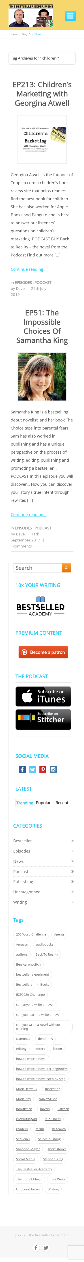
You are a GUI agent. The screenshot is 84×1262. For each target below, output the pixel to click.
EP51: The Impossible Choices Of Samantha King (42, 326)
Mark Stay (23, 1099)
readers (22, 1129)
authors (22, 954)
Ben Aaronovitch (28, 965)
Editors (39, 1049)
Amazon (22, 944)
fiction (57, 1049)
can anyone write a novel (35, 1005)
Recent (62, 802)
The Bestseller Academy (34, 1169)
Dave (20, 288)
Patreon (63, 1109)
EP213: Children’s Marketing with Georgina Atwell (42, 93)
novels (45, 1109)
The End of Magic (29, 1179)
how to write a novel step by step (41, 1079)
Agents (59, 934)
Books (44, 985)
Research (59, 1129)
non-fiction (24, 1109)
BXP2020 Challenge (30, 995)
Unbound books (28, 1189)
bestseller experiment (32, 975)
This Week (57, 1179)
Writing (20, 902)
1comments (21, 546)
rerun (40, 1129)
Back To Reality (47, 954)
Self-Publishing (49, 1139)
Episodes (24, 282)
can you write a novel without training (38, 1027)
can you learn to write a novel (38, 1015)
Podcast (42, 282)
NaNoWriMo (48, 1099)
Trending (24, 803)
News (18, 861)
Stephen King (53, 1159)
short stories (57, 1149)
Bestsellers (24, 985)
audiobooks (44, 944)
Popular (43, 802)
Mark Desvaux (26, 1089)
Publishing (23, 881)
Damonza (23, 1039)
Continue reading (27, 269)
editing (21, 1049)
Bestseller (22, 840)
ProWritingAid (26, 1119)
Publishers (53, 1119)
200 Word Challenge (31, 934)
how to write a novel (31, 1059)
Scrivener (23, 1139)
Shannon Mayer (28, 1149)
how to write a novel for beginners (42, 1069)
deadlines (45, 1039)
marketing (52, 1089)
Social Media (25, 1159)
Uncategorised (27, 891)
